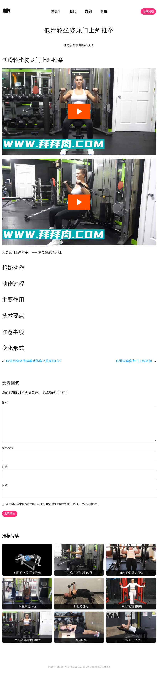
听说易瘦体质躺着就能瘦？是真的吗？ (34, 361)
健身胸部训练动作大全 (79, 45)
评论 (5, 402)
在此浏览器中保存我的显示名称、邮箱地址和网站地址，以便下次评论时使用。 (53, 504)
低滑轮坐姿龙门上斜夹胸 (134, 361)
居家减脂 (148, 11)
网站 (4, 485)
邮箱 (4, 466)
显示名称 (7, 448)
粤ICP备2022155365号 (76, 667)
